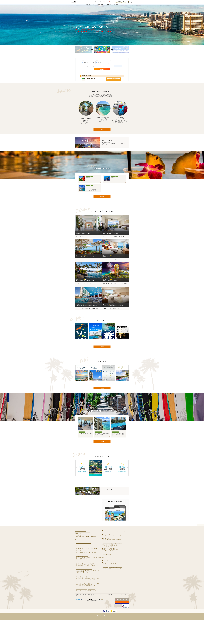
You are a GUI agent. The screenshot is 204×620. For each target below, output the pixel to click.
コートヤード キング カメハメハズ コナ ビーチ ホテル (84, 569)
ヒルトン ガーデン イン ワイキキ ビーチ (93, 583)
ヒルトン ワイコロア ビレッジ (80, 585)
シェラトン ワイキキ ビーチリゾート (81, 577)
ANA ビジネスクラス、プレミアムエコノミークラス (83, 543)
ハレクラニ (104, 539)
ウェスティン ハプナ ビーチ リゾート (91, 563)
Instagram (119, 599)
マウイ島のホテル (118, 531)
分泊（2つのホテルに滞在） (93, 548)
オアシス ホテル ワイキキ (80, 565)
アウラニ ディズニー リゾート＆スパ (95, 557)
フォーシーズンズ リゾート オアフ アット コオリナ (110, 546)
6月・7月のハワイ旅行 (79, 552)
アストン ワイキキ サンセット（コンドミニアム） (83, 559)
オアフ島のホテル (105, 531)
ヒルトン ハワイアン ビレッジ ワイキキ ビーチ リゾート (84, 584)
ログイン (132, 2)
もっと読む (102, 129)
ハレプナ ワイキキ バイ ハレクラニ (81, 583)
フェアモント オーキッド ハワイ (90, 585)
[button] (92, 49)
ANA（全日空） (84, 540)
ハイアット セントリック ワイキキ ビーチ (82, 579)
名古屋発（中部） (93, 536)
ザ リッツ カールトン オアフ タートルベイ (82, 572)
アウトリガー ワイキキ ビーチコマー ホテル (82, 557)
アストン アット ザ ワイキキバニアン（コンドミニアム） (84, 558)
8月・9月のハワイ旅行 (87, 552)
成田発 (83, 536)
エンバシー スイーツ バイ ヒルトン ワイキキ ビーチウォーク (85, 564)
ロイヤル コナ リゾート (91, 589)
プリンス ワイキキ (91, 586)
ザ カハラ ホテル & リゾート (80, 571)
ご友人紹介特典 (78, 533)
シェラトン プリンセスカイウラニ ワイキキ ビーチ (83, 576)
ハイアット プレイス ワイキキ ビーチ (94, 579)
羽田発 (80, 536)
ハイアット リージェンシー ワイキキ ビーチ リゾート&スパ (111, 544)
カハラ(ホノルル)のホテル (122, 535)
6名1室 (97, 547)
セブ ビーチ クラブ (119, 568)
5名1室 (94, 547)
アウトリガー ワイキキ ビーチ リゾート (82, 556)
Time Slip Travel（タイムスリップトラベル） (82, 532)
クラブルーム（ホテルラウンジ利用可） (82, 548)
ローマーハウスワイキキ (79, 590)
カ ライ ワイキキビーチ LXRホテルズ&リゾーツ (91, 565)
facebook (125, 599)
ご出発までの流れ (109, 4)
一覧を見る (102, 196)
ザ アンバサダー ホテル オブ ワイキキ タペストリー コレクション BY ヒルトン (87, 570)
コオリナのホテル (114, 535)
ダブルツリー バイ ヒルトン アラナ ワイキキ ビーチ (83, 578)
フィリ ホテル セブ (105, 567)
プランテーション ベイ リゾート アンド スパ (115, 567)
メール (128, 2)
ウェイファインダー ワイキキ (80, 563)
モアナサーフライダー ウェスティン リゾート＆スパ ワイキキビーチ (112, 543)
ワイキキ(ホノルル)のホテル (107, 535)
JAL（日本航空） (78, 540)
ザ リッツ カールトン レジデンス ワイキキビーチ (83, 573)
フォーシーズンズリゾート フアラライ (81, 586)
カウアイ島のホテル (125, 531)
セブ (102, 557)
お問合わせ (102, 599)
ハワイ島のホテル (111, 531)
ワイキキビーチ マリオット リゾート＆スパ (90, 590)
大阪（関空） (87, 536)
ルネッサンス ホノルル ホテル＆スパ (81, 589)
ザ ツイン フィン (88, 571)
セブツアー (93, 4)
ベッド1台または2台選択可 (80, 547)
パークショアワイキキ (95, 578)
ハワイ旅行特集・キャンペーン (80, 531)
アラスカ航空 (90, 540)
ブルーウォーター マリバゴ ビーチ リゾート (109, 568)
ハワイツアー (88, 4)
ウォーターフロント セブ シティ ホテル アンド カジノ (110, 564)
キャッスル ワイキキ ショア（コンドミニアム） (83, 566)
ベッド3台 (86, 547)
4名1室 (90, 547)
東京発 (77, 536)
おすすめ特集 (115, 4)
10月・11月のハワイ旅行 (95, 552)
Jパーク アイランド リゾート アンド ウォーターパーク (110, 563)
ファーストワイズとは (100, 4)
